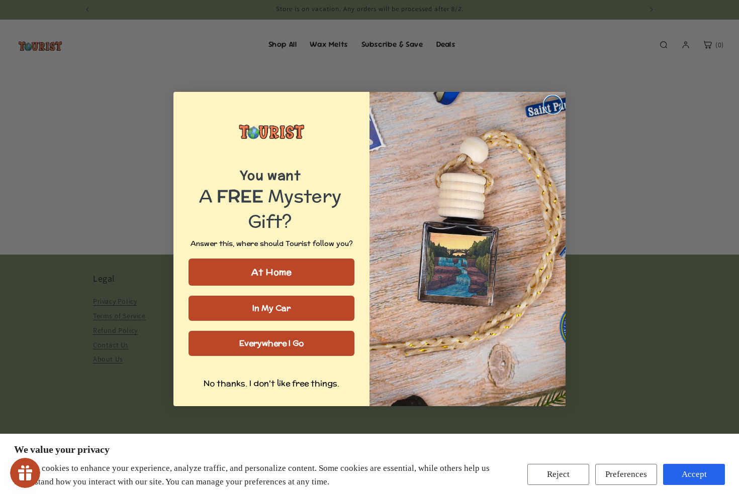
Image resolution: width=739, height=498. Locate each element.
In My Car (271, 308)
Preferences (626, 474)
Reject (558, 474)
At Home (271, 272)
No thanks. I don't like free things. (271, 383)
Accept (694, 474)
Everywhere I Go (271, 343)
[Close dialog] (553, 104)
